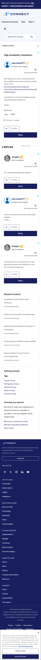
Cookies (18, 625)
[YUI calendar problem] (37, 146)
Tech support (6, 602)
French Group (9, 380)
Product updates (7, 524)
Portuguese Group (11, 384)
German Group (10, 393)
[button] (6, 128)
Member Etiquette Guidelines (16, 424)
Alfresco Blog (8, 307)
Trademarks (29, 629)
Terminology (6, 511)
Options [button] (38, 46)
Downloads (6, 515)
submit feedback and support (22, 6)
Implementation (7, 534)
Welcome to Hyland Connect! (16, 421)
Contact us (20, 458)
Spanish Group (10, 387)
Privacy (10, 625)
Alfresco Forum (9, 345)
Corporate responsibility (10, 575)
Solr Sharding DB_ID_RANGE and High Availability (20, 341)
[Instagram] (16, 472)
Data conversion (7, 547)
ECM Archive (9, 120)
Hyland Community (10, 22)
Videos (4, 520)
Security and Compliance (14, 629)
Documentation (7, 598)
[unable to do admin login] (34, 146)
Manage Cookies (20, 651)
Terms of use (27, 625)
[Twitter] (10, 472)
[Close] (38, 632)
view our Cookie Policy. (25, 646)
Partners (5, 570)
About (4, 566)
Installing (16, 120)
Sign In (31, 21)
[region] (20, 645)
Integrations (6, 496)
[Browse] (5, 28)
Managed (5, 539)
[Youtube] (28, 472)
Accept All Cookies (20, 656)
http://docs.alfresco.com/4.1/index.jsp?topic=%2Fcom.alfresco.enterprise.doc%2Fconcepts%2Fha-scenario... (20, 89)
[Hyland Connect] (16, 14)
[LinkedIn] (22, 472)
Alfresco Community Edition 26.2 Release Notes (19, 314)
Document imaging (8, 551)
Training (5, 594)
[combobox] (20, 36)
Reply (20, 135)
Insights (4, 492)
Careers (4, 562)
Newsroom (5, 579)
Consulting (5, 543)
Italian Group (9, 390)
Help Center (9, 428)
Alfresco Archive (8, 46)
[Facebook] (4, 472)
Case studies (6, 484)
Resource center (7, 507)
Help (23, 22)
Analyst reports (7, 488)
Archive (13, 114)
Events (4, 589)
